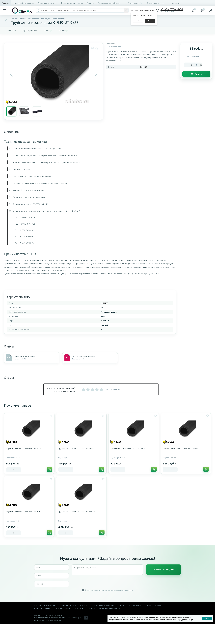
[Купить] (49, 469)
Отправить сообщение (163, 569)
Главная (5, 3)
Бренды (90, 3)
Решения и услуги (46, 3)
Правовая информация (109, 608)
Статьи (122, 605)
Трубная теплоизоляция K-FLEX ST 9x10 (127, 448)
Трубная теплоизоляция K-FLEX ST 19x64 (24, 512)
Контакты (175, 3)
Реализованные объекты (109, 3)
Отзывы (91, 608)
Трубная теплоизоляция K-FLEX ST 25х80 (180, 448)
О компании (133, 3)
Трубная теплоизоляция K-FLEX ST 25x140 (76, 512)
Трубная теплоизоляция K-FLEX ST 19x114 (24, 448)
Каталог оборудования (23, 3)
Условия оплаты (63, 608)
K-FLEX (143, 67)
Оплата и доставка (154, 3)
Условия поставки (153, 605)
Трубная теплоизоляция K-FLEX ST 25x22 (76, 448)
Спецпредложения (43, 608)
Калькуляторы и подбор (72, 3)
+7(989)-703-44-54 (172, 9)
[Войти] (211, 10)
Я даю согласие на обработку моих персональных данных (109, 590)
